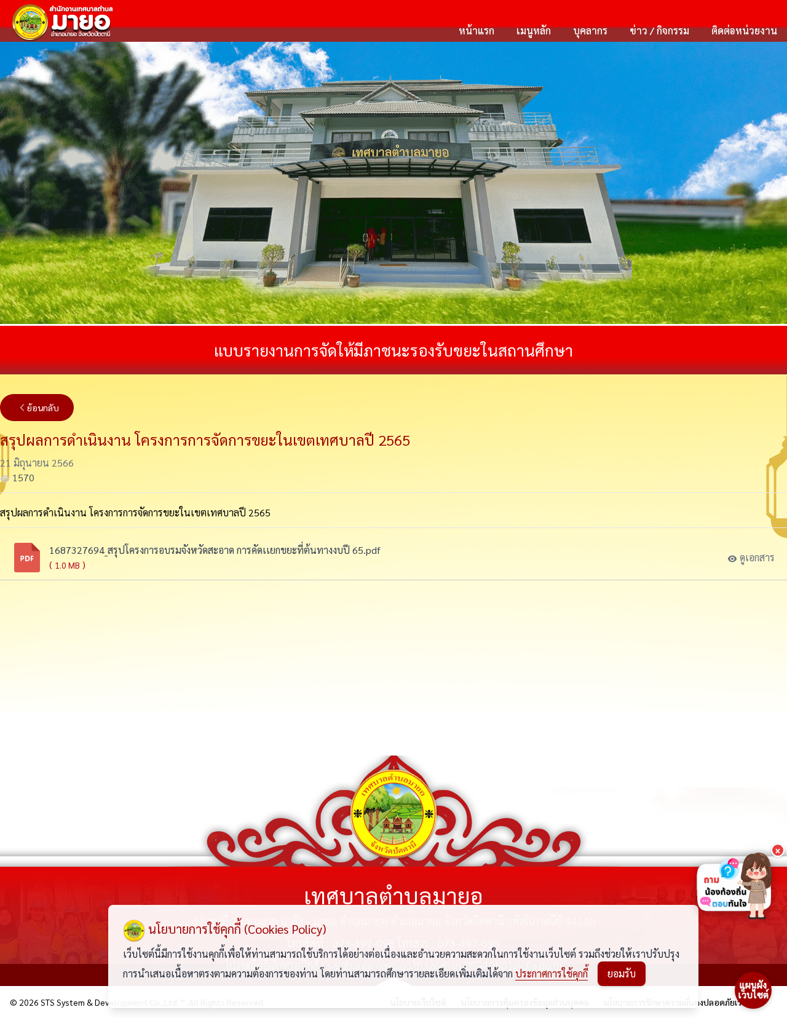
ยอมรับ (621, 973)
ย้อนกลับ (43, 407)
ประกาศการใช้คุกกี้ (551, 973)
